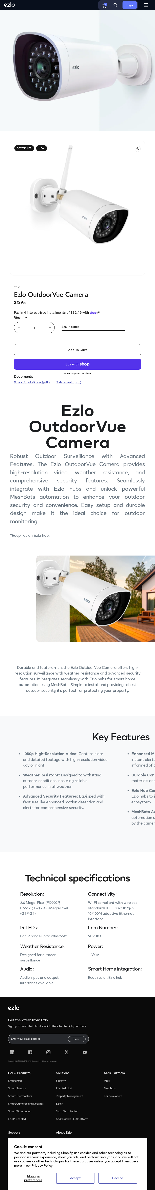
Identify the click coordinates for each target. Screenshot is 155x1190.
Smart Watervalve (19, 1111)
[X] (67, 1052)
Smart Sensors (17, 1088)
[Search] (115, 5)
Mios (107, 1080)
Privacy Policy (42, 1165)
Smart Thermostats (20, 1096)
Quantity (20, 317)
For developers (113, 1096)
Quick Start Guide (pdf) (32, 382)
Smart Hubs (15, 1080)
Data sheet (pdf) (68, 382)
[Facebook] (30, 1052)
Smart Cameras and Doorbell (26, 1103)
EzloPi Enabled (17, 1119)
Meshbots (110, 1088)
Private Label (64, 1088)
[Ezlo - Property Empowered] (13, 1009)
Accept (75, 1178)
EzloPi (60, 1103)
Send (76, 1039)
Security (61, 1080)
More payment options (77, 373)
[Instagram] (48, 1052)
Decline (117, 1178)
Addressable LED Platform (72, 1119)
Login (130, 5)
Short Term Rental (67, 1111)
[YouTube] (85, 1052)
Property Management (69, 1096)
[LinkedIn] (12, 1052)
